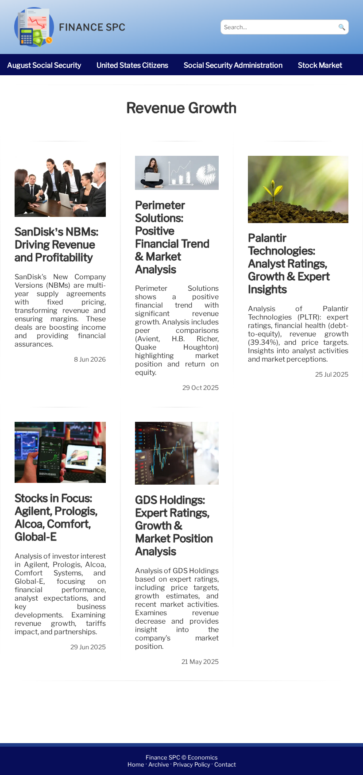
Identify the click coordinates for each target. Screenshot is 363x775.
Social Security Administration (233, 65)
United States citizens (132, 65)
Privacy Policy (191, 764)
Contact (225, 764)
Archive (158, 764)
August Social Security (44, 65)
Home (135, 764)
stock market (320, 65)
